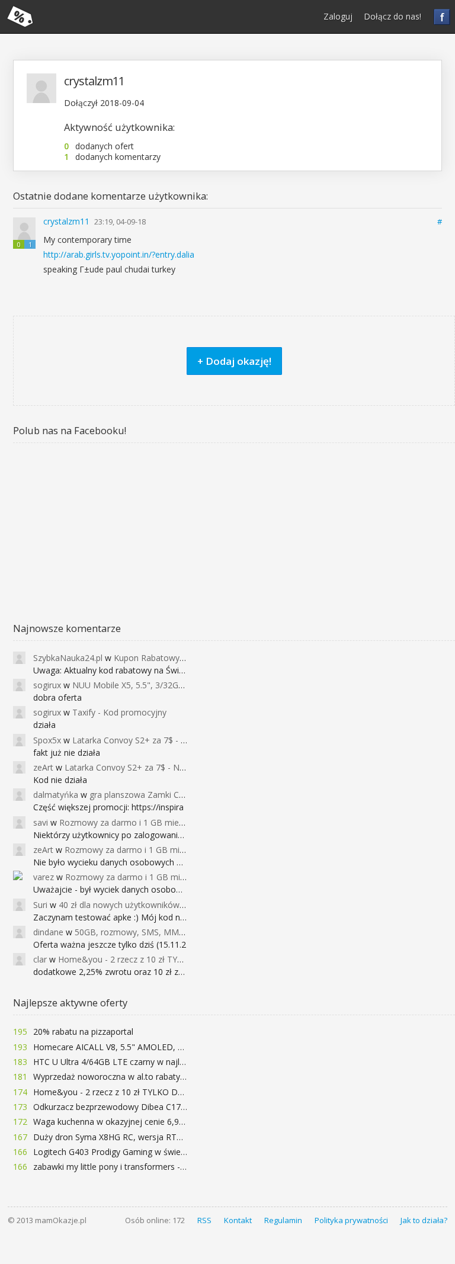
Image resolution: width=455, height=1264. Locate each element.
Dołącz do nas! (392, 16)
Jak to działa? (423, 1220)
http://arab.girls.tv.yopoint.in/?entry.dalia (118, 254)
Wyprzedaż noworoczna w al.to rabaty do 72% (122, 1076)
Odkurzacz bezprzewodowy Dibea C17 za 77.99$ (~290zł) (143, 1106)
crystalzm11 (67, 221)
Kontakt (238, 1220)
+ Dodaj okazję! (234, 361)
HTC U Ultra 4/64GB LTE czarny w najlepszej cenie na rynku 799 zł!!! (163, 1061)
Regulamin (283, 1220)
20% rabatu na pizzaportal (83, 1031)
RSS (204, 1220)
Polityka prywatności (351, 1220)
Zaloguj (338, 16)
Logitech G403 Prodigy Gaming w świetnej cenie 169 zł (138, 1151)
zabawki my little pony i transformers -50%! (115, 1166)
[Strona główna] (20, 16)
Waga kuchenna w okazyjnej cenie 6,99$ (110, 1121)
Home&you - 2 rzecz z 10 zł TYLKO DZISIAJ (116, 1092)
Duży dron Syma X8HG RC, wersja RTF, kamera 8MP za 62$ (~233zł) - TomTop (185, 1137)
